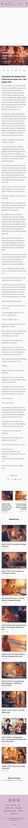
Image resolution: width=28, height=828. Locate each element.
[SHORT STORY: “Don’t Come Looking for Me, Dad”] (14, 755)
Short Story (13, 475)
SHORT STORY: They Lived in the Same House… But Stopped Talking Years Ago (7, 507)
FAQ (19, 805)
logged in (10, 780)
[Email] (24, 70)
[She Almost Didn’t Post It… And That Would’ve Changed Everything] (14, 587)
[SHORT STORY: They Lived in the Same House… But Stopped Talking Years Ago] (14, 614)
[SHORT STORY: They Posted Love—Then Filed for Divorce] (14, 560)
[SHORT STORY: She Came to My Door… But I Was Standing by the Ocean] (14, 643)
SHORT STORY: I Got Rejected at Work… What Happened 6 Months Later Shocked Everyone (14, 739)
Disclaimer (18, 808)
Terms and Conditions (10, 810)
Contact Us (14, 813)
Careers (20, 810)
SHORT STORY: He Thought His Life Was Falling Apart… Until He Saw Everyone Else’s (13, 683)
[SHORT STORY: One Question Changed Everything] (14, 533)
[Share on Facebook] (3, 70)
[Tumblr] (20, 70)
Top (14, 824)
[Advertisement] (14, 27)
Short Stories (7, 52)
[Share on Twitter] (7, 70)
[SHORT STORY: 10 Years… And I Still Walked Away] (14, 699)
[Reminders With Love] (9, 3)
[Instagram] (14, 800)
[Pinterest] (12, 70)
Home (7, 805)
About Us (13, 805)
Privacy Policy (9, 808)
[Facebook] (9, 800)
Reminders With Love (10, 61)
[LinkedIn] (16, 70)
